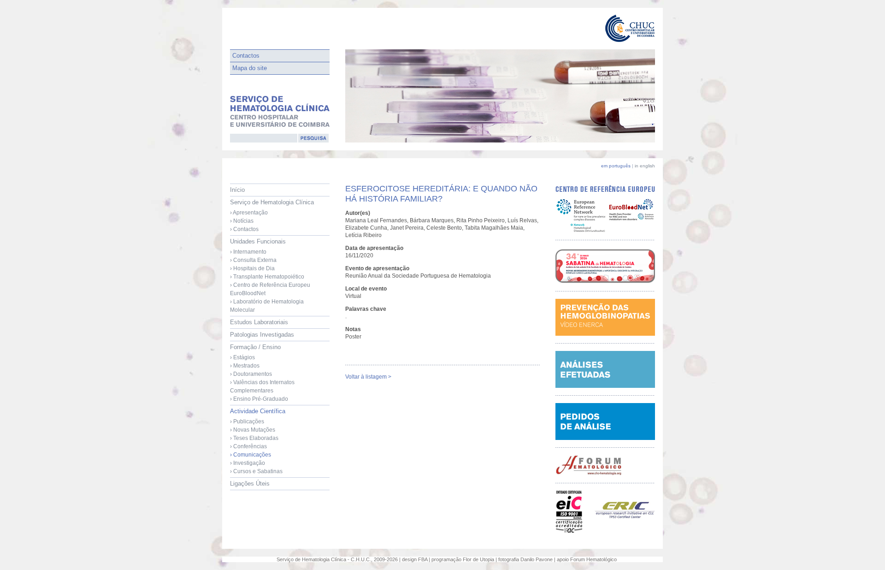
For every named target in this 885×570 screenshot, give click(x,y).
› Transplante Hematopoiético (267, 276)
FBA (422, 559)
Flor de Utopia (478, 559)
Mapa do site (249, 68)
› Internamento (248, 252)
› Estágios (242, 357)
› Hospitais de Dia (252, 268)
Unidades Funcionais (270, 275)
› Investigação (247, 463)
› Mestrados (245, 365)
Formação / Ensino (262, 373)
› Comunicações (250, 454)
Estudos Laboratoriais (259, 322)
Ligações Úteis (250, 483)
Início (237, 189)
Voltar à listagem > (368, 377)
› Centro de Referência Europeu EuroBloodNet (270, 289)
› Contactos (244, 229)
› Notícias (242, 221)
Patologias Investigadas (262, 334)
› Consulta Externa (253, 260)
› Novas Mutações (252, 430)
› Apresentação (249, 212)
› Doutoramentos (251, 374)
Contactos (246, 55)
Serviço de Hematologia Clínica (272, 215)
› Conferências (248, 446)
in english (645, 165)
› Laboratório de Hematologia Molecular (267, 305)
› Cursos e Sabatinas (256, 471)
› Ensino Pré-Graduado (259, 399)
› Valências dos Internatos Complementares (262, 386)
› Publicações (247, 421)
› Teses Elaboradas (254, 438)
